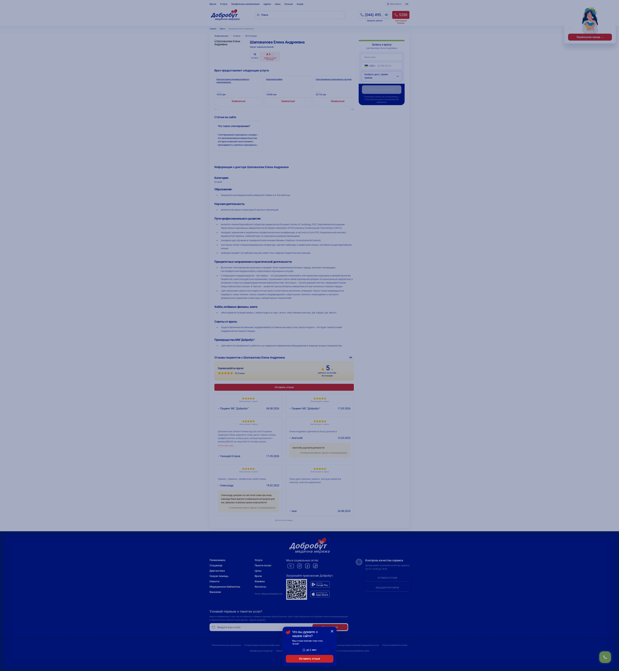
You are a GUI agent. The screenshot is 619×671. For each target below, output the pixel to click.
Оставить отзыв (309, 658)
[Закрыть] (332, 631)
